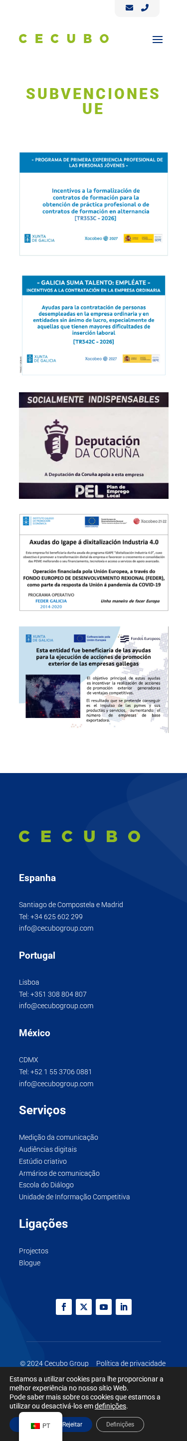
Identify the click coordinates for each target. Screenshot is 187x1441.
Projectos (33, 1251)
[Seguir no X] (84, 1307)
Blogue (29, 1263)
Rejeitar (72, 1424)
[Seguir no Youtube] (104, 1307)
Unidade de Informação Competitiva (74, 1197)
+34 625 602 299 (56, 917)
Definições (120, 1424)
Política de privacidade (131, 1363)
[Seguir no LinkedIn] (124, 1307)
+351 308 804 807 (58, 994)
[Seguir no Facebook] (64, 1307)
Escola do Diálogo (46, 1185)
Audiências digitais (48, 1149)
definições (110, 1406)
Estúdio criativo (43, 1161)
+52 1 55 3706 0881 (61, 1072)
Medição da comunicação (58, 1137)
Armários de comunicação (59, 1173)
